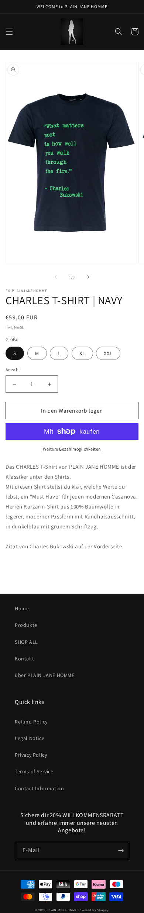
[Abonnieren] (121, 850)
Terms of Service (34, 771)
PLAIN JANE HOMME (62, 910)
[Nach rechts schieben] (88, 277)
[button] (9, 32)
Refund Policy (31, 721)
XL (82, 353)
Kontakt (24, 658)
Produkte (26, 625)
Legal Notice (29, 738)
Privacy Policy (31, 754)
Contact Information (39, 788)
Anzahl (13, 370)
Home (22, 608)
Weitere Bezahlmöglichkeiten (72, 449)
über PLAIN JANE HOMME (45, 675)
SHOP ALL (26, 642)
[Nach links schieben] (56, 277)
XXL (108, 353)
